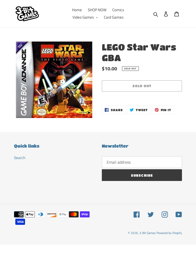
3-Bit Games (147, 232)
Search (19, 158)
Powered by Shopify (169, 232)
